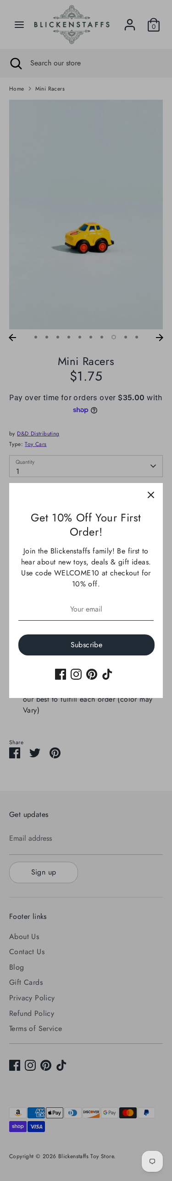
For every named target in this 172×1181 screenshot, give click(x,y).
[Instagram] (76, 674)
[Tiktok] (107, 674)
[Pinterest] (91, 674)
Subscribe (87, 644)
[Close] (151, 495)
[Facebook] (60, 674)
